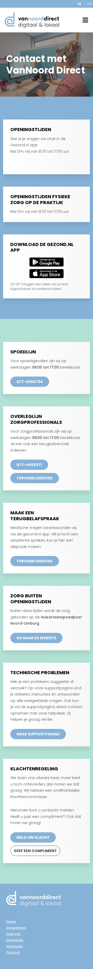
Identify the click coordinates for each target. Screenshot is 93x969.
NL (80, 4)
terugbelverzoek (35, 478)
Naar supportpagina (38, 734)
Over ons (13, 934)
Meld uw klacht (33, 837)
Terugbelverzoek (35, 561)
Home (11, 921)
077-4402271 (29, 464)
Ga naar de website (36, 638)
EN (89, 4)
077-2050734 (30, 381)
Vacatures (14, 946)
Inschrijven (14, 940)
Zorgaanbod (16, 928)
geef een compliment (35, 850)
